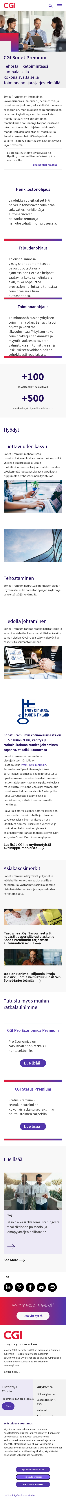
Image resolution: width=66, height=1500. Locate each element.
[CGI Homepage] (9, 5)
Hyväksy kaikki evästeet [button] (33, 1469)
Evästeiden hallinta (45, 164)
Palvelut (42, 1410)
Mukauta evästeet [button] (33, 1476)
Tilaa (8, 1406)
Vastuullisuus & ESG (46, 1402)
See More (14, 1259)
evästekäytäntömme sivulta (20, 1495)
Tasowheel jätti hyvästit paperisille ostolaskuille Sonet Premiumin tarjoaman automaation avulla (29, 938)
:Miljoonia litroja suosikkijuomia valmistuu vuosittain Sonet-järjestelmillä (32, 977)
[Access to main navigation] (59, 6)
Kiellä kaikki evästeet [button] (33, 1484)
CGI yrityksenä (46, 1394)
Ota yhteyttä (33, 1316)
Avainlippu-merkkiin (33, 765)
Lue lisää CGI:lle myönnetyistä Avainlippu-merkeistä (27, 846)
